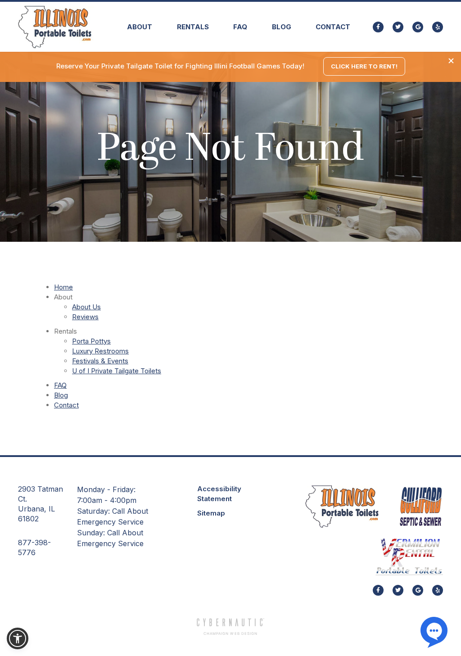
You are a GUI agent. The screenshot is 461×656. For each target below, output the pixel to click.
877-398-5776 (34, 547)
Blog (281, 27)
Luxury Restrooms (100, 351)
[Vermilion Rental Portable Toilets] (409, 557)
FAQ (240, 27)
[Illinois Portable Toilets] (342, 506)
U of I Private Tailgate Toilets (116, 370)
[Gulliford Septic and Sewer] (421, 506)
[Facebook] (378, 27)
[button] (139, 27)
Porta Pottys (91, 341)
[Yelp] (437, 27)
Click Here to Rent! (364, 66)
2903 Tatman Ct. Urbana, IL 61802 (40, 503)
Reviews (85, 316)
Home (63, 287)
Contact (333, 27)
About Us (86, 307)
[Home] (56, 28)
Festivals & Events (100, 361)
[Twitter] (398, 27)
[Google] (417, 27)
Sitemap (211, 513)
